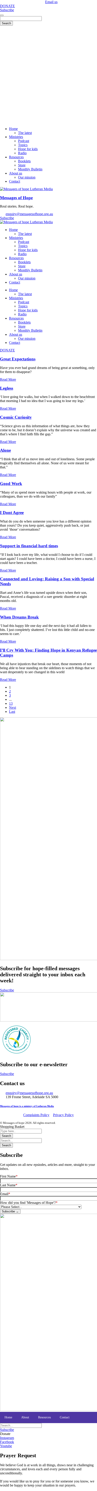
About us (15, 274)
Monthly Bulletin (30, 270)
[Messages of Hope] (26, 189)
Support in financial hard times (29, 545)
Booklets (24, 262)
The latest (25, 234)
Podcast (23, 242)
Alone (5, 450)
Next (12, 707)
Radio (22, 254)
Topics (23, 246)
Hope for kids (28, 250)
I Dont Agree (12, 512)
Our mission (26, 278)
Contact (14, 282)
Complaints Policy (36, 1115)
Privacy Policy (63, 1115)
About (25, 1417)
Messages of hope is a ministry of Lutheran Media (27, 1106)
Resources (16, 258)
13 (11, 703)
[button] (5, 1434)
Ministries (16, 238)
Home (13, 230)
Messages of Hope (16, 197)
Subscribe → (10, 1211)
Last (12, 711)
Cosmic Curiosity (16, 417)
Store (21, 266)
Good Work (11, 483)
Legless (6, 388)
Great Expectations (17, 359)
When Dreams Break (19, 617)
